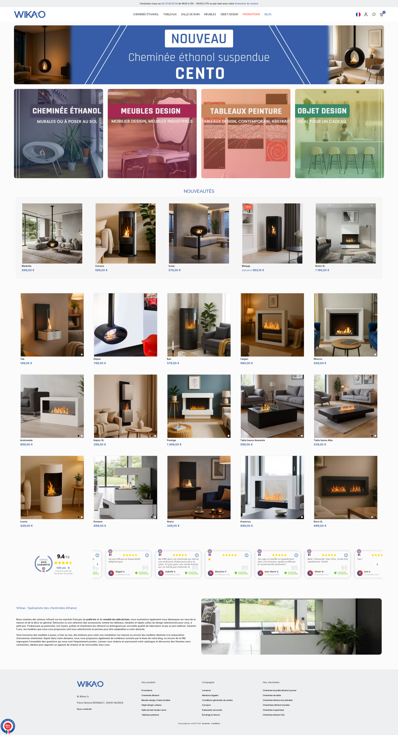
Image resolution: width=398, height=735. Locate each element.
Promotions (146, 690)
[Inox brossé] (82, 354)
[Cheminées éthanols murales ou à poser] (58, 133)
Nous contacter (84, 709)
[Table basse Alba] (345, 406)
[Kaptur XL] (125, 406)
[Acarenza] (272, 487)
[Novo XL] (345, 487)
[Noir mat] (375, 517)
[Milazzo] (345, 325)
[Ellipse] (125, 325)
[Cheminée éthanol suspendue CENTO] (199, 54)
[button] (19, 237)
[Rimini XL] (346, 233)
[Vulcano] (126, 233)
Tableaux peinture (150, 715)
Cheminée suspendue (273, 710)
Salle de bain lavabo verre (153, 710)
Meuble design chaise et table (155, 700)
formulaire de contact (246, 3)
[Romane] (125, 487)
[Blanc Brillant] (302, 436)
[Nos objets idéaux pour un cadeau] (339, 133)
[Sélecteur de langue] (358, 14)
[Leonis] (52, 487)
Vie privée (206, 724)
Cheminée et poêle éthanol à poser (279, 690)
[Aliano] (199, 487)
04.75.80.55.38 (170, 3)
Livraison (206, 690)
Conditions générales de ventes (217, 700)
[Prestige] (199, 406)
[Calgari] (272, 325)
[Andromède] (52, 406)
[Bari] (199, 325)
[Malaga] (272, 233)
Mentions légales (210, 695)
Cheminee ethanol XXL (274, 715)
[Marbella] (52, 233)
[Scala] (199, 233)
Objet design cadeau (151, 705)
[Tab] (52, 325)
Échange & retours (211, 715)
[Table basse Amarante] (272, 406)
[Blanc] (375, 354)
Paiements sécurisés (212, 710)
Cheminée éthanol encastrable (278, 700)
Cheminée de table (272, 695)
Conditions (215, 724)
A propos (206, 705)
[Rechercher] (374, 14)
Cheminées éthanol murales (276, 705)
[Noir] (155, 354)
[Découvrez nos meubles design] (152, 133)
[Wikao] (69, 14)
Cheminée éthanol (150, 695)
